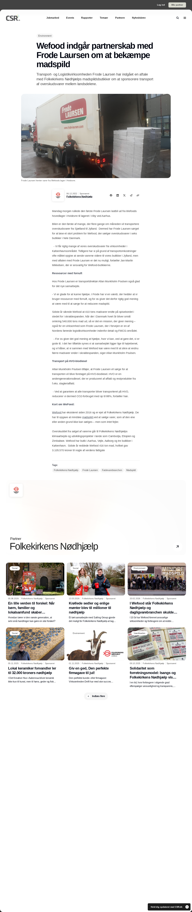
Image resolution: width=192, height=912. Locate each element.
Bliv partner (177, 5)
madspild (87, 417)
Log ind (161, 5)
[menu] (185, 18)
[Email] (131, 195)
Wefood (57, 412)
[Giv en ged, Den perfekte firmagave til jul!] (96, 655)
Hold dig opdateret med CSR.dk (167, 907)
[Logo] (13, 18)
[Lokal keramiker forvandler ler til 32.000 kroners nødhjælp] (35, 655)
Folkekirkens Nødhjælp (79, 196)
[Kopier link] (137, 195)
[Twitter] (124, 195)
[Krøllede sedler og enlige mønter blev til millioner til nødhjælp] (96, 593)
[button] (177, 546)
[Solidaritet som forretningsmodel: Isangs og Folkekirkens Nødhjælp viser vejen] (157, 657)
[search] (177, 18)
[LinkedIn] (117, 195)
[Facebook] (111, 195)
